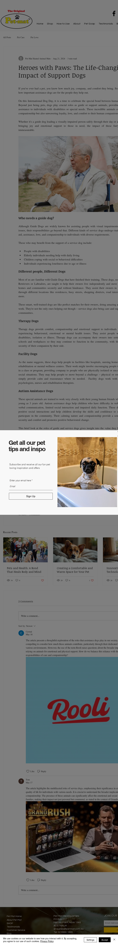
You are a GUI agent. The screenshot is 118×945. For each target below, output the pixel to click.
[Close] (114, 940)
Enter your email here (20, 480)
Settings (90, 939)
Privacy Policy (47, 941)
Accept (104, 939)
